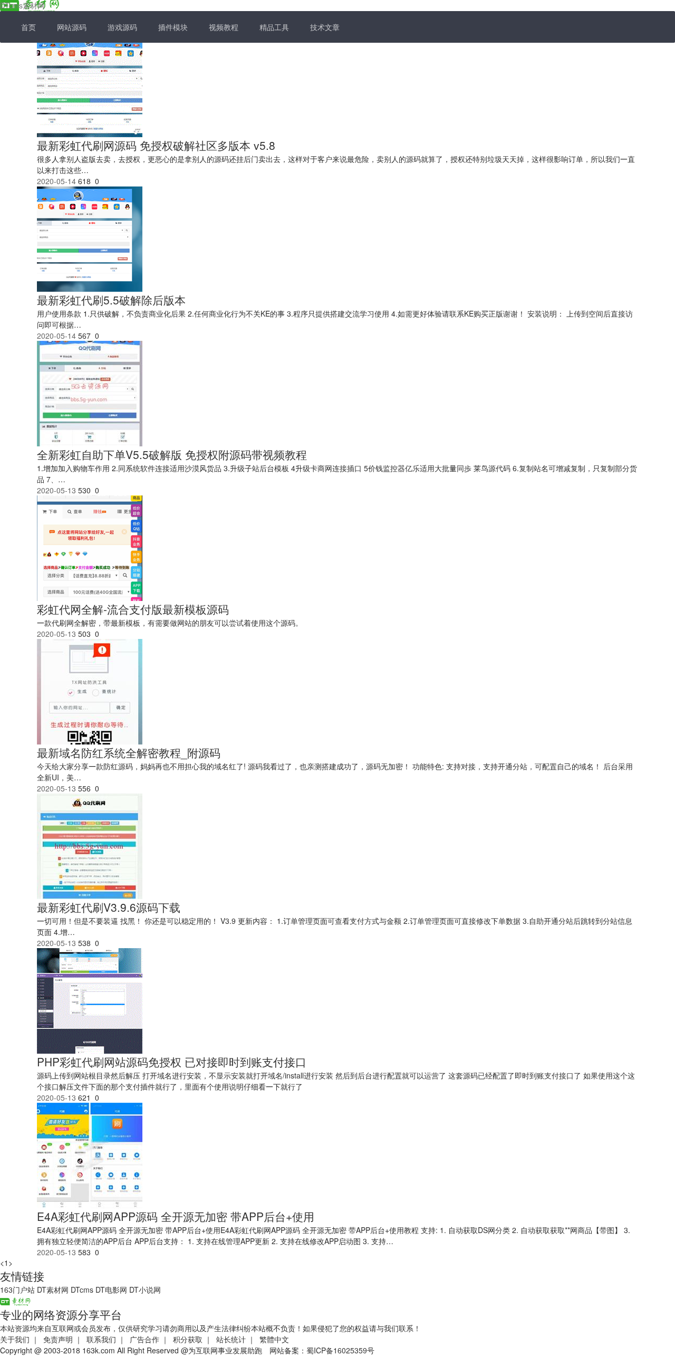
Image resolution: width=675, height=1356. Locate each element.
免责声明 (58, 1339)
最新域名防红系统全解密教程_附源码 (128, 752)
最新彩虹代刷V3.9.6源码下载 (108, 907)
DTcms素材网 (22, 5)
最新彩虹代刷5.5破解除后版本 (111, 300)
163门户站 (17, 1289)
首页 (28, 27)
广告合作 (144, 1339)
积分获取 (187, 1339)
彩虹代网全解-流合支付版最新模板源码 (133, 609)
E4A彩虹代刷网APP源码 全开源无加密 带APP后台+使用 (175, 1216)
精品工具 (274, 27)
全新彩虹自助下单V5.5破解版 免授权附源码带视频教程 (172, 454)
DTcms (82, 1289)
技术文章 (325, 27)
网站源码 (71, 27)
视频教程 (223, 27)
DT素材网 (53, 1289)
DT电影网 (111, 1289)
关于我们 (15, 1339)
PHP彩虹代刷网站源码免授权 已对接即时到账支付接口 (171, 1061)
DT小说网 (145, 1289)
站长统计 (231, 1339)
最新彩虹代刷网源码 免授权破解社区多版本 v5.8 (156, 145)
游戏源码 (122, 27)
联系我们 (101, 1339)
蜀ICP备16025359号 (340, 1350)
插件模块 (173, 27)
